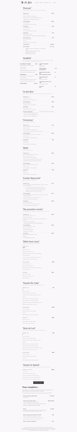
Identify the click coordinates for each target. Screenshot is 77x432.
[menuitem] (37, 3)
